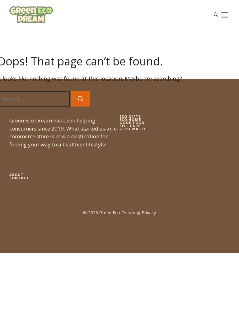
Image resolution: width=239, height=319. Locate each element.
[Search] (80, 99)
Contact (19, 177)
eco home (130, 119)
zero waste (133, 128)
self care (130, 125)
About (16, 174)
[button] (216, 14)
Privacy (149, 213)
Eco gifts (130, 116)
